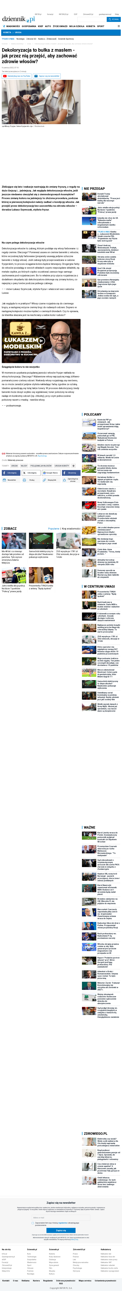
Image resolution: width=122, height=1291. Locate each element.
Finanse (76, 1257)
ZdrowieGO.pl (88, 14)
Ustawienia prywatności (105, 1281)
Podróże (30, 1271)
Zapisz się (61, 1230)
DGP (75, 14)
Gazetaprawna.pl (8, 1257)
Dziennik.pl (32, 1249)
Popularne (53, 528)
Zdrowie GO (31, 39)
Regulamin (48, 1281)
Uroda (18, 32)
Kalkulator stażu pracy (109, 1260)
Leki (74, 1260)
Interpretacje (7, 1268)
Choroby (76, 1265)
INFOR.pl (38, 14)
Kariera (36, 1281)
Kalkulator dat (106, 1254)
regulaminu (62, 1223)
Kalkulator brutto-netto (109, 1268)
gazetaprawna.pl (105, 14)
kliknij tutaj (74, 1239)
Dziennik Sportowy (66, 39)
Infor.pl (4, 1254)
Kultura (51, 1274)
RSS (61, 1283)
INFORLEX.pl (63, 14)
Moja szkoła (53, 1262)
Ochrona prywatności (65, 1281)
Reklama (25, 1281)
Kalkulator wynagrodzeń (110, 1271)
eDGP (4, 1260)
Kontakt (5, 1281)
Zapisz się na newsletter (49, 76)
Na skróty (6, 1249)
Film (50, 1268)
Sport (29, 1265)
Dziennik (5, 44)
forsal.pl (50, 14)
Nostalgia (20, 39)
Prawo (75, 1254)
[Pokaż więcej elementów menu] (119, 26)
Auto (29, 1254)
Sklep (117, 14)
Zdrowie (30, 1268)
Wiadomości (31, 1262)
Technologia (31, 1257)
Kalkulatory (106, 1249)
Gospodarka (31, 1260)
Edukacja (52, 1260)
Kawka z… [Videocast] (47, 39)
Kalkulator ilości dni (108, 1257)
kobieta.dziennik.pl (17, 44)
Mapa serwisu (85, 1281)
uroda (14, 466)
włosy (24, 466)
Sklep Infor (6, 1271)
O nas (15, 1281)
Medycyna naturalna (80, 1262)
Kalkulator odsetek (108, 1265)
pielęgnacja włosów (40, 466)
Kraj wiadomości (71, 528)
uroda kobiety (62, 466)
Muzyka (52, 1271)
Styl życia (76, 1271)
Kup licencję (42, 456)
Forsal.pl (5, 1262)
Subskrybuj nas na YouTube (19, 76)
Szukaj (115, 19)
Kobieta (7, 32)
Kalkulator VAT (106, 1262)
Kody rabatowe (54, 1257)
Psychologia (77, 1268)
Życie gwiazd (54, 1265)
